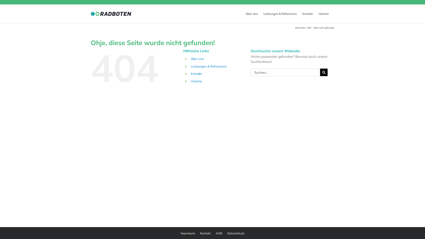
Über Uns (197, 59)
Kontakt (196, 74)
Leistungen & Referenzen (209, 66)
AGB (219, 233)
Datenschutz (236, 233)
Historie (196, 81)
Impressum (188, 233)
